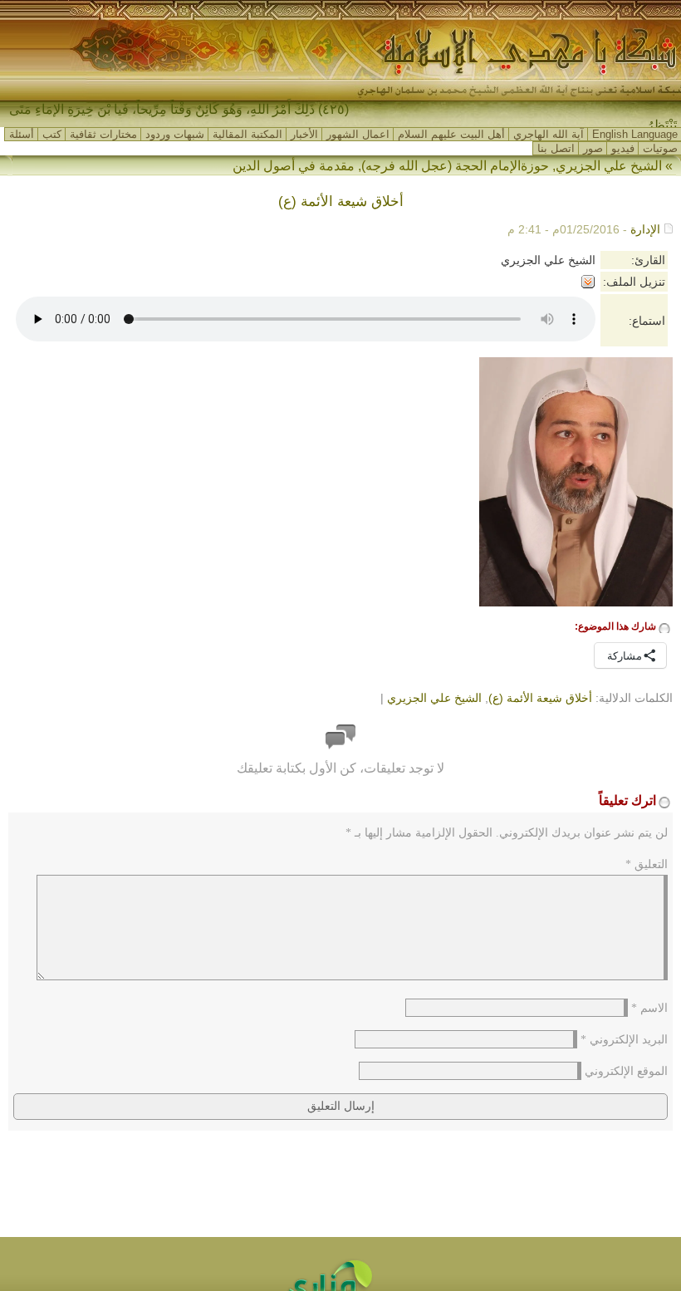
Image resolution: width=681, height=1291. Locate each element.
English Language (635, 134)
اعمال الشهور (357, 134)
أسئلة (21, 134)
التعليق (646, 864)
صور (593, 148)
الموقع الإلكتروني (626, 1071)
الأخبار (304, 134)
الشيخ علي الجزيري (609, 166)
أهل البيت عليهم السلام (451, 134)
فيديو (622, 148)
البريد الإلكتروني (624, 1039)
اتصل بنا (556, 148)
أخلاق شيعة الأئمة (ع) (540, 697)
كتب (51, 134)
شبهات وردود (174, 134)
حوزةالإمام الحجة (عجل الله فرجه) (455, 166)
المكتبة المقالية (247, 134)
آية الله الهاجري (548, 134)
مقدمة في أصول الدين (294, 166)
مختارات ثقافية (103, 134)
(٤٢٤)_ (330, 109)
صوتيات (660, 148)
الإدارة (645, 229)
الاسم (649, 1008)
